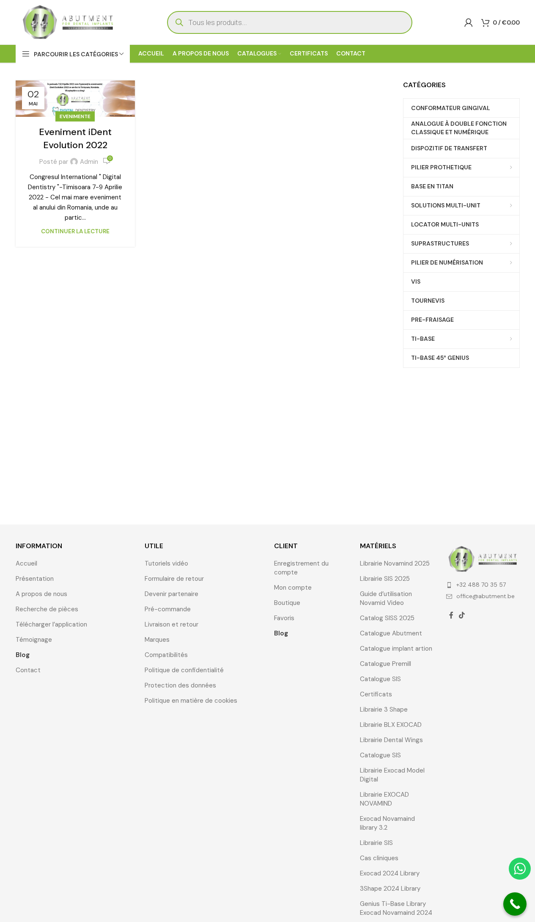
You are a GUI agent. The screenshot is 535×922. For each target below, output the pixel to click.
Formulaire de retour (174, 578)
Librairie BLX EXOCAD (391, 724)
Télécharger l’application (51, 624)
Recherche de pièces (47, 609)
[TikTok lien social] (462, 615)
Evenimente (75, 116)
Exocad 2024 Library (390, 873)
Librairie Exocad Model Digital (392, 775)
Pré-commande (168, 609)
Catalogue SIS (380, 679)
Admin (89, 161)
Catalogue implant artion (396, 648)
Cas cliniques (379, 858)
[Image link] (483, 558)
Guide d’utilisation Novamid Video (386, 598)
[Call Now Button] (515, 904)
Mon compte (293, 587)
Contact (28, 670)
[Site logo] (68, 21)
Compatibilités (166, 655)
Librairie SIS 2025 (385, 578)
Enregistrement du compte (301, 568)
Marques (157, 639)
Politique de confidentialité (184, 670)
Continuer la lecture (75, 231)
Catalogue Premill (385, 664)
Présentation (35, 578)
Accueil (26, 563)
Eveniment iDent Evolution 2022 (75, 138)
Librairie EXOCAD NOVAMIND (384, 799)
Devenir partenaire (171, 594)
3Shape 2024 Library (390, 888)
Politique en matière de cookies (191, 700)
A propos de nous (41, 594)
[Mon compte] (468, 22)
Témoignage (34, 639)
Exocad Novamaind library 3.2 (387, 823)
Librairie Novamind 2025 (395, 563)
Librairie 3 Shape (384, 709)
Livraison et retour (171, 624)
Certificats (376, 694)
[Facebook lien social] (451, 615)
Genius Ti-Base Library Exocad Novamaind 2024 (396, 908)
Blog (23, 655)
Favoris (284, 618)
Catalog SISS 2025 (387, 618)
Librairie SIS (376, 843)
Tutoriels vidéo (166, 563)
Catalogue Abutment (391, 633)
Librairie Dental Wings (391, 740)
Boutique (287, 603)
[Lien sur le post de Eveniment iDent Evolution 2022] (75, 98)
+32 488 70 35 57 (481, 584)
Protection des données (180, 685)
